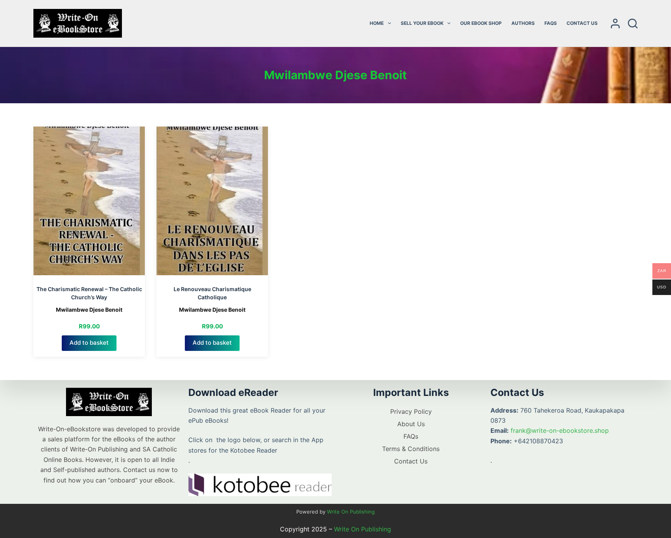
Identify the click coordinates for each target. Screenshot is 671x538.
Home (377, 23)
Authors (523, 23)
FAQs (550, 23)
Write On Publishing (351, 511)
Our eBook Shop (481, 23)
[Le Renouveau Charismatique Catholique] (212, 201)
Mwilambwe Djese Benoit (89, 309)
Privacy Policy (411, 411)
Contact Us (582, 23)
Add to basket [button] (89, 342)
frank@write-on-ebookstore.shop (560, 430)
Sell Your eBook (422, 23)
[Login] (615, 23)
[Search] (633, 23)
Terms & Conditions (411, 449)
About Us (411, 424)
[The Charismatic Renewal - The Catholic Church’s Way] (89, 201)
